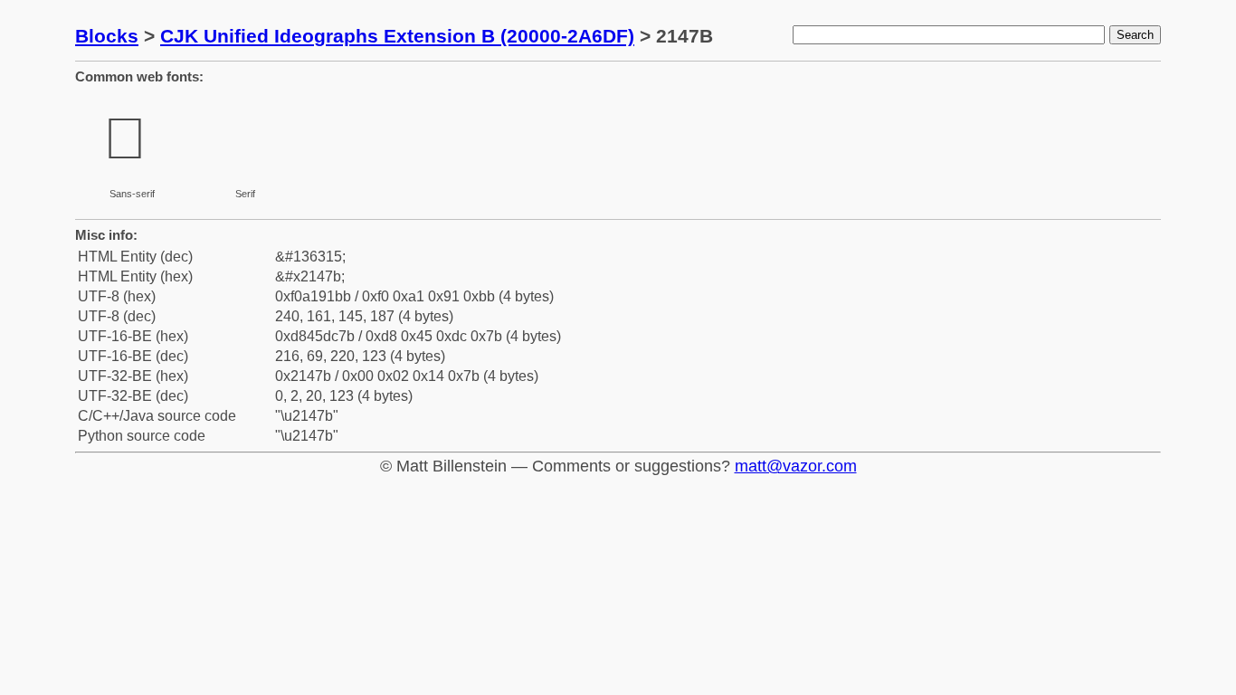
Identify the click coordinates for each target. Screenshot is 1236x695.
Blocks (106, 35)
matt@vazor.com (796, 466)
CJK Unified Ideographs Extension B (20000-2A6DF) (397, 35)
